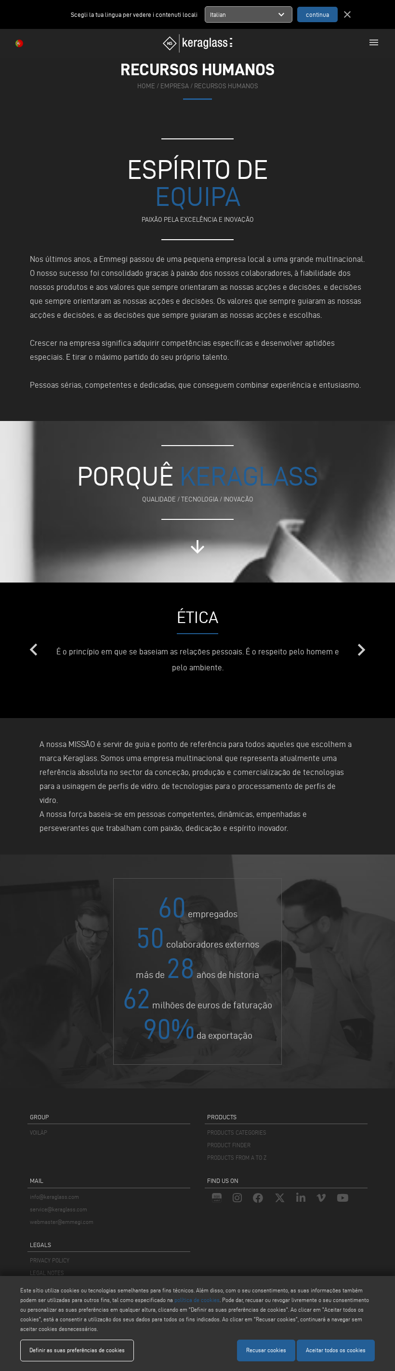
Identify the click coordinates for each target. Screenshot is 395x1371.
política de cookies (197, 1300)
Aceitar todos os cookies (336, 1350)
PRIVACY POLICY (49, 1260)
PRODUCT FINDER (228, 1145)
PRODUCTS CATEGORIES (236, 1132)
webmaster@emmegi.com (61, 1222)
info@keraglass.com (54, 1197)
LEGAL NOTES (47, 1273)
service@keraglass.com (58, 1209)
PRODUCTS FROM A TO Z (236, 1157)
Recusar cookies (266, 1350)
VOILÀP (38, 1132)
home (146, 86)
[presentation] (34, 650)
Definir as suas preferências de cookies (77, 1350)
